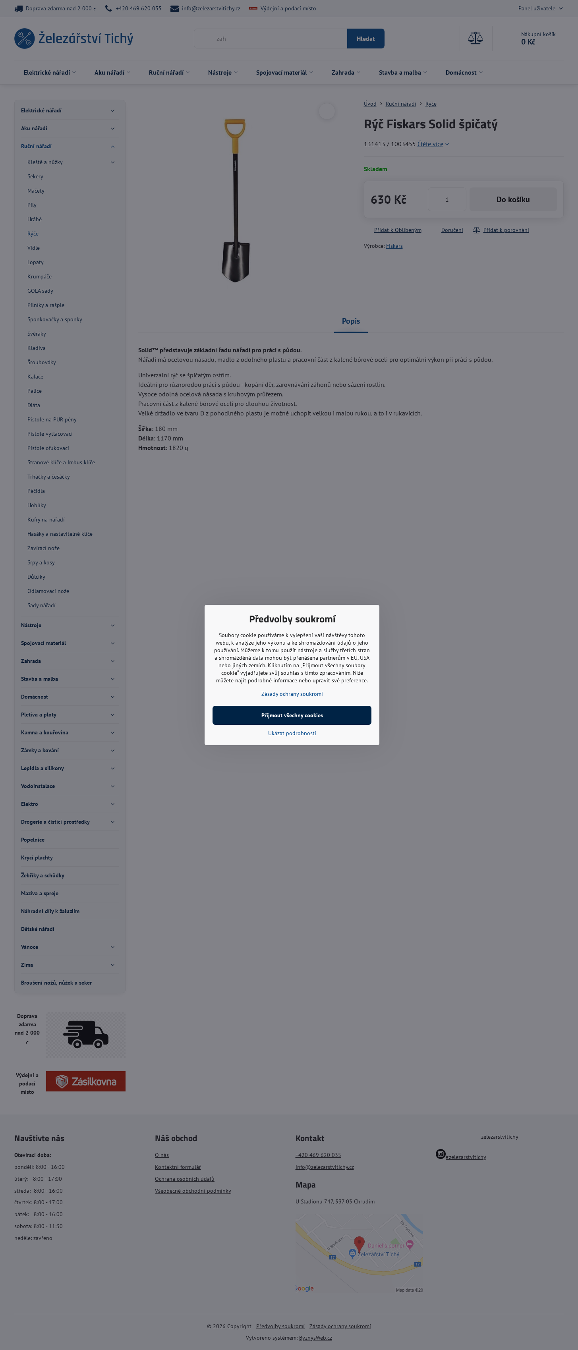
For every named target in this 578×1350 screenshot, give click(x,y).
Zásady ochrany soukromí (292, 693)
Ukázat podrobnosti (292, 733)
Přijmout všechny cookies (292, 715)
